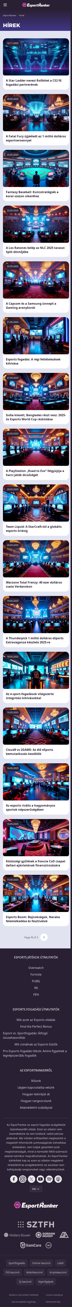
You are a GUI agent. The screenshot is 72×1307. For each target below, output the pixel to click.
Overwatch (36, 968)
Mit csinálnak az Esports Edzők (36, 1044)
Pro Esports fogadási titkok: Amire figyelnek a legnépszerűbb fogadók (35, 1053)
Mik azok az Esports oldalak (36, 1020)
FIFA (36, 994)
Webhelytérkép (53, 1301)
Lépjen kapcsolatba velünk (36, 1087)
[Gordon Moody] (45, 1235)
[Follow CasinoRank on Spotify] (49, 1179)
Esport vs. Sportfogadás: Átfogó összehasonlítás (25, 1035)
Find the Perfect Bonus (36, 1026)
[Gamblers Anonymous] (64, 1235)
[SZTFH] (36, 1224)
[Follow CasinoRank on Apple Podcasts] (58, 1179)
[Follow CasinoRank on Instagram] (22, 1179)
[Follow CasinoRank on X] (31, 1179)
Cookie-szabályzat (54, 1294)
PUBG (36, 981)
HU (34, 1189)
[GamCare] (30, 1245)
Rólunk (36, 1081)
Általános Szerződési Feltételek (23, 1294)
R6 (36, 988)
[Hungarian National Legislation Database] (17, 1235)
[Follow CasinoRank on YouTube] (40, 1179)
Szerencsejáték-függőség (24, 1301)
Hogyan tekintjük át (36, 1094)
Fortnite (36, 974)
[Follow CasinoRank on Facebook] (14, 1179)
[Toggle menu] (5, 5)
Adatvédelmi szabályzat (36, 1107)
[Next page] (44, 937)
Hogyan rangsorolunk (36, 1101)
